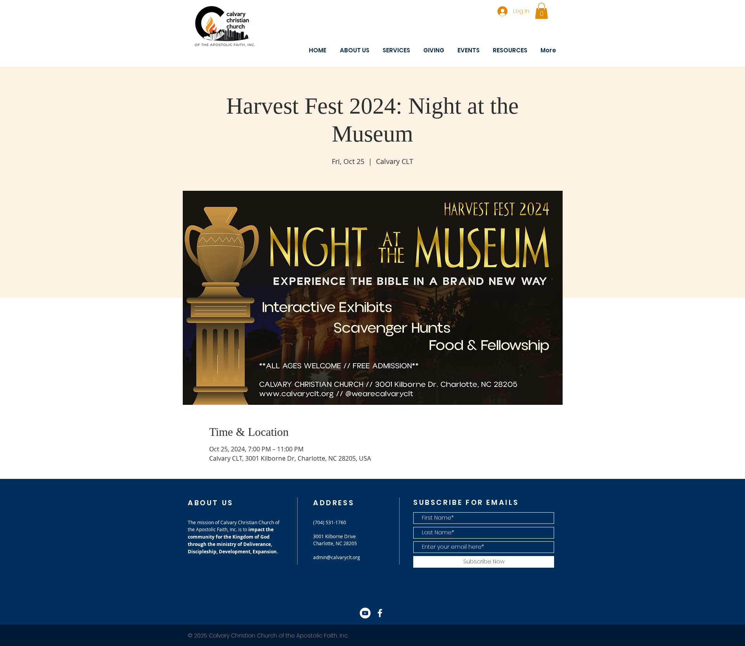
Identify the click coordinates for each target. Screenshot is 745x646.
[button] (541, 11)
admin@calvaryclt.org (336, 557)
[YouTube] (365, 613)
